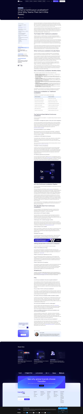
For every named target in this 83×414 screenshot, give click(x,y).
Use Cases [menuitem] (62, 391)
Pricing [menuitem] (35, 395)
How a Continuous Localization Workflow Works (22, 29)
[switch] (33, 412)
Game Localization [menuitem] (62, 400)
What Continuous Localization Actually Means (22, 27)
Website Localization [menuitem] (62, 396)
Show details (48, 412)
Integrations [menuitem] (42, 394)
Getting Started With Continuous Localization (22, 40)
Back (19, 4)
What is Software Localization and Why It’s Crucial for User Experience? (23, 61)
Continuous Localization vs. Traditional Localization (23, 31)
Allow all (63, 408)
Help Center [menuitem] (55, 394)
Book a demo (56, 1)
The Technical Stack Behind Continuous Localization (22, 33)
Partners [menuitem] (48, 395)
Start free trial (62, 1)
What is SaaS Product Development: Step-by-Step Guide (22, 51)
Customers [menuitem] (48, 396)
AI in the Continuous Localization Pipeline (22, 35)
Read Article (19, 363)
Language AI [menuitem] (36, 394)
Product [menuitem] (35, 391)
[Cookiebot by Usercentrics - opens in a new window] (19, 412)
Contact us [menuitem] (48, 397)
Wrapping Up (20, 41)
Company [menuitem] (49, 391)
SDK (53, 157)
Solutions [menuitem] (42, 391)
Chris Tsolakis (22, 17)
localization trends (20, 47)
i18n (40, 133)
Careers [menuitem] (48, 394)
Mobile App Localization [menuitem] (62, 398)
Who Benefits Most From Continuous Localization (23, 38)
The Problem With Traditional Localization (22, 25)
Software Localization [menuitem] (62, 393)
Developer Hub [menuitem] (56, 395)
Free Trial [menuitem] (35, 396)
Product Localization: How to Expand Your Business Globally (23, 55)
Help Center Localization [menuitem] (62, 402)
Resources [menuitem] (56, 391)
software (24, 58)
